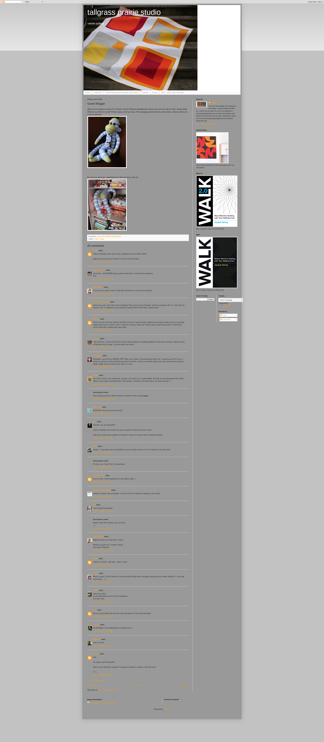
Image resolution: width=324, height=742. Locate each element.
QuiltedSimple (99, 270)
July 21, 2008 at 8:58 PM (103, 511)
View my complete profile (206, 124)
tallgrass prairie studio (124, 12)
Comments (226, 320)
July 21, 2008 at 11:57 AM (103, 384)
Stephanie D (98, 536)
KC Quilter (97, 356)
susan (95, 590)
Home (87, 92)
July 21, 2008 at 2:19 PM (103, 467)
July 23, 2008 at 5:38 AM (103, 631)
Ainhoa (96, 654)
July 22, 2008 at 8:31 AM (103, 582)
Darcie (95, 573)
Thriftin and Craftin (101, 302)
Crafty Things (99, 239)
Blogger (167, 709)
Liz (94, 505)
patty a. (96, 319)
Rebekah (97, 639)
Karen (95, 559)
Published (98, 92)
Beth (95, 446)
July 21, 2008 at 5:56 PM (103, 497)
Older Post (183, 686)
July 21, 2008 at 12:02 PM (103, 399)
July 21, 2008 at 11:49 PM (103, 551)
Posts (223, 315)
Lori (94, 422)
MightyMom (98, 287)
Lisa (95, 610)
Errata (154, 92)
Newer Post (92, 686)
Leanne (96, 625)
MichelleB (97, 407)
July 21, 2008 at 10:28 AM (103, 279)
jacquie (96, 338)
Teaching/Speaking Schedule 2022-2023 (122, 92)
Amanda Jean (99, 475)
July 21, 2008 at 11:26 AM (103, 348)
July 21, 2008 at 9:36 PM (103, 529)
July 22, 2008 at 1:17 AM (103, 565)
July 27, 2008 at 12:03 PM (103, 646)
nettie (95, 250)
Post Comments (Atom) (107, 690)
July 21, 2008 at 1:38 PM (103, 438)
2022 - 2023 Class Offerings (172, 92)
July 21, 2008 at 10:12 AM (103, 262)
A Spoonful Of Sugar (102, 490)
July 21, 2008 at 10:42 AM (103, 311)
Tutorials (145, 92)
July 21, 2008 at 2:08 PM (103, 453)
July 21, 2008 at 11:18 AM (103, 331)
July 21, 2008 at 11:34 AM (103, 367)
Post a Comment (97, 681)
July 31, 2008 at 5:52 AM (103, 675)
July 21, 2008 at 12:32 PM (103, 414)
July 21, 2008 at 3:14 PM (103, 482)
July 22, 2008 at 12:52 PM (103, 602)
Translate (227, 305)
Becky (95, 375)
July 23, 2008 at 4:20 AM (103, 617)
